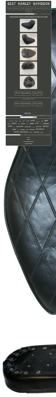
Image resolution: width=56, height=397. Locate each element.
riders (27, 123)
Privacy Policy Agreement (28, 141)
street (9, 123)
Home (28, 137)
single (20, 121)
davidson (40, 129)
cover (30, 132)
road (27, 121)
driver (18, 129)
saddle (32, 120)
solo (37, 123)
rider (23, 121)
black (32, 123)
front (42, 132)
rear (14, 126)
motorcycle (38, 121)
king (42, 121)
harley (46, 126)
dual (19, 123)
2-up (27, 129)
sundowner (11, 121)
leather (23, 123)
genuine (38, 126)
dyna (14, 129)
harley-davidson (21, 132)
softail (14, 123)
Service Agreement (28, 143)
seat (10, 126)
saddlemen (46, 123)
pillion (16, 121)
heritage (23, 129)
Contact (28, 139)
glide (46, 121)
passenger (28, 126)
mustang (32, 129)
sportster (19, 126)
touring (36, 132)
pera (41, 123)
